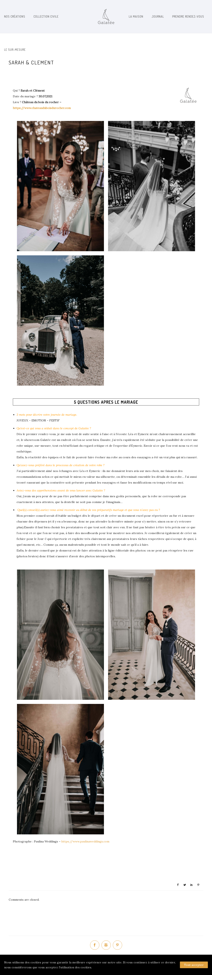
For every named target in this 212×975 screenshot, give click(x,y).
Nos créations (14, 16)
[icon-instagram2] (107, 945)
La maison (136, 16)
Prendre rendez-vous (188, 16)
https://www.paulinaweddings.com (85, 841)
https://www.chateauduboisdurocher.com (42, 108)
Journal (158, 16)
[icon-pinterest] (117, 945)
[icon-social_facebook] (95, 945)
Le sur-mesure (15, 49)
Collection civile (46, 16)
